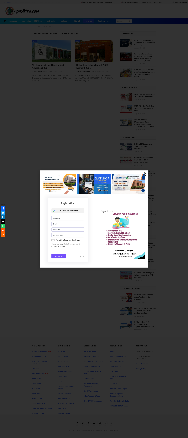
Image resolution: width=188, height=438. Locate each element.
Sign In (82, 256)
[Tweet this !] (3, 213)
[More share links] (3, 234)
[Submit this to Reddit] (3, 230)
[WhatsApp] (3, 226)
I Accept (58, 240)
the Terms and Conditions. (70, 240)
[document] (94, 219)
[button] (145, 174)
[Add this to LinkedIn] (3, 217)
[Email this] (3, 221)
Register (58, 256)
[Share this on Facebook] (3, 208)
